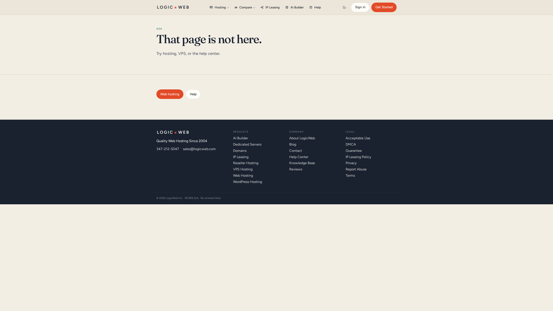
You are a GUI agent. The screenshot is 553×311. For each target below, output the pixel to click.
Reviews (295, 169)
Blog (292, 144)
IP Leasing (272, 7)
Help (317, 7)
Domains (239, 151)
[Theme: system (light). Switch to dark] (344, 7)
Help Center (298, 157)
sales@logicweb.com (199, 149)
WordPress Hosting (247, 182)
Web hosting (169, 94)
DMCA (351, 144)
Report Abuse (356, 169)
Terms (350, 175)
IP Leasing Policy (358, 157)
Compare (245, 7)
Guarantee (354, 151)
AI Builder (240, 138)
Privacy (351, 163)
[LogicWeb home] (173, 7)
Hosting (220, 7)
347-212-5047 (167, 149)
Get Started (384, 7)
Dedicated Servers (247, 144)
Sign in (360, 7)
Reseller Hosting (245, 163)
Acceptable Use (358, 138)
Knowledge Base (302, 163)
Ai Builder (297, 7)
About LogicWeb (302, 138)
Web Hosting (243, 175)
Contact (295, 151)
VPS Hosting (243, 169)
